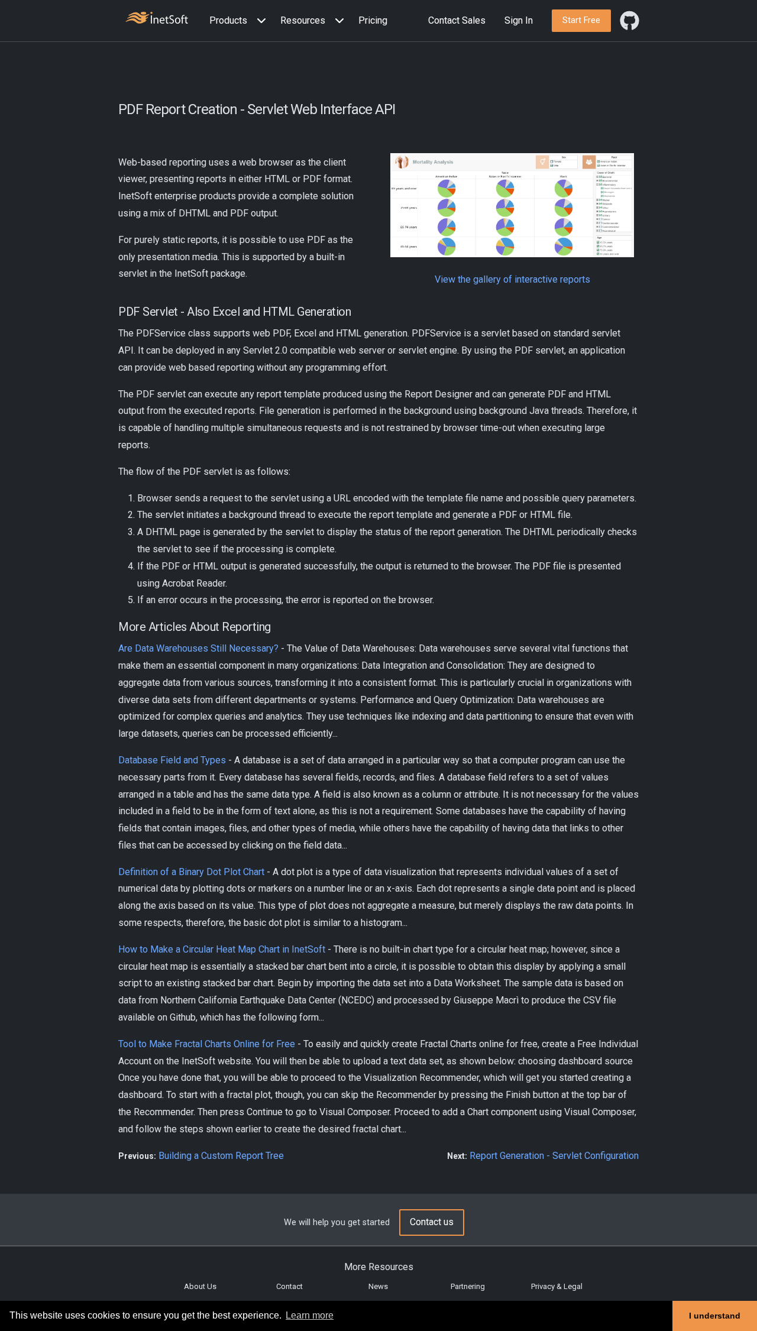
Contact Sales (457, 20)
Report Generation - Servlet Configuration (554, 1155)
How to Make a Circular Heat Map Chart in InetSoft (221, 949)
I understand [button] (714, 1315)
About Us (200, 1286)
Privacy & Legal (557, 1286)
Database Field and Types (172, 760)
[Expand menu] (259, 21)
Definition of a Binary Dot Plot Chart (191, 871)
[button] (240, 21)
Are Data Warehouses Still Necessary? (198, 648)
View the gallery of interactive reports (512, 279)
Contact (289, 1286)
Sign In (518, 20)
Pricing (372, 20)
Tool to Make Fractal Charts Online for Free (206, 1044)
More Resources (378, 1266)
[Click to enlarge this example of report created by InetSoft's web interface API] (512, 205)
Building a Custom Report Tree (221, 1155)
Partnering (468, 1286)
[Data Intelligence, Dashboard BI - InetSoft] (156, 19)
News (378, 1286)
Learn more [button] (310, 1315)
